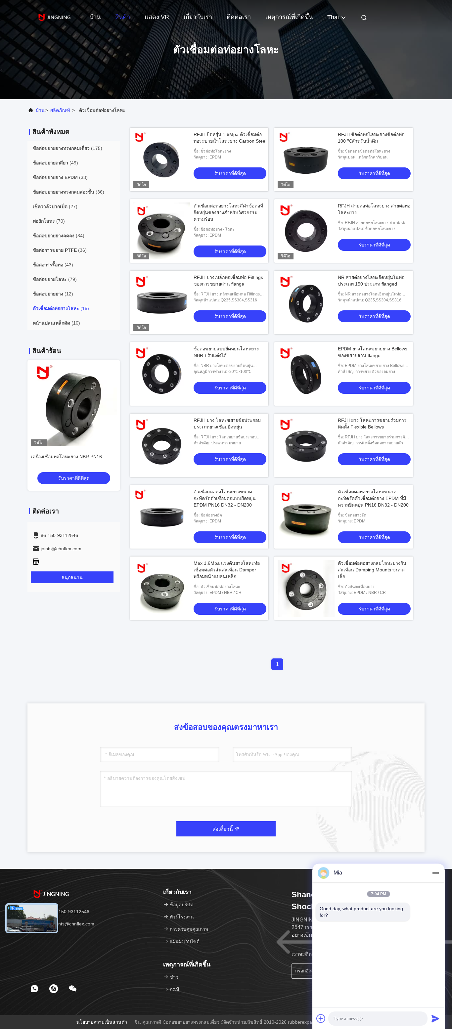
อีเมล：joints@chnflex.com (65, 923)
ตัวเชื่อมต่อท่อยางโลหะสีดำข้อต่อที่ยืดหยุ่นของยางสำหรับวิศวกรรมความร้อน (228, 212)
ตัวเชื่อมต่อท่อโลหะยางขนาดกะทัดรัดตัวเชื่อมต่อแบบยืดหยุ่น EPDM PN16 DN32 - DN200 (225, 498)
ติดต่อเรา (239, 17)
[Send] (435, 1018)
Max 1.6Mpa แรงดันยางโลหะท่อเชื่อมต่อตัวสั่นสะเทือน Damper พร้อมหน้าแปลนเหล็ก (227, 569)
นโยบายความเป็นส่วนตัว (101, 1022)
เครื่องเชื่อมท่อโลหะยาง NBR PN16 (66, 456)
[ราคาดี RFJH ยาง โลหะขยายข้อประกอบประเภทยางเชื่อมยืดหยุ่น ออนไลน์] (161, 445)
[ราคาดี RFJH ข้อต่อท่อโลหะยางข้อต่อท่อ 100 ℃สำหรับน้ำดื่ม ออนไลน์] (306, 159)
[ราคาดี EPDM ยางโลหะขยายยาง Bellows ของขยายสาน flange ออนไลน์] (306, 373)
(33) (60, 177)
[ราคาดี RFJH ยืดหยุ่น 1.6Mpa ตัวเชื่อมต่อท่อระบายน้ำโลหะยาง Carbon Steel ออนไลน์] (161, 159)
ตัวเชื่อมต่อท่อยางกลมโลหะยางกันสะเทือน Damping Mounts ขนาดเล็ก (372, 569)
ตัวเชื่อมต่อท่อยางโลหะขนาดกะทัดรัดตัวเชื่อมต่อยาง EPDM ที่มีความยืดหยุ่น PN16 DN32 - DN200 (373, 498)
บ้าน (95, 17)
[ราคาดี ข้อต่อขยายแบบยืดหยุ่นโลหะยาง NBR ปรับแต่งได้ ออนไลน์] (161, 373)
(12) (53, 293)
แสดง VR (157, 17)
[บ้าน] (53, 16)
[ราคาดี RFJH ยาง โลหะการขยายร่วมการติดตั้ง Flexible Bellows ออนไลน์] (306, 445)
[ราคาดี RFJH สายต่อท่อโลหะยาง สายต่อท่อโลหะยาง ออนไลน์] (306, 230)
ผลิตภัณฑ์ (60, 110)
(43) (53, 264)
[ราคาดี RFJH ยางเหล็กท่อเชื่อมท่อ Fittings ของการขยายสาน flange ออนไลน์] (161, 302)
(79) (55, 279)
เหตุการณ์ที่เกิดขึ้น (289, 17)
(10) (56, 323)
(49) (55, 162)
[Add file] (321, 1018)
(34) (58, 235)
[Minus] (435, 873)
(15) (61, 308)
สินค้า (122, 17)
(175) (67, 148)
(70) (49, 221)
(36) (68, 192)
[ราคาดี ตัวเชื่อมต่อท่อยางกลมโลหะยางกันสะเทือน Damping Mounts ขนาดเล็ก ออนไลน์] (306, 588)
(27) (55, 206)
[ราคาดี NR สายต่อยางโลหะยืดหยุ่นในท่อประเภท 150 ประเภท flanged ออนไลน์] (306, 302)
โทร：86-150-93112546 (63, 911)
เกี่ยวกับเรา (198, 17)
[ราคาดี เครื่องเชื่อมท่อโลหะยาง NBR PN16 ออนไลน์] (74, 403)
